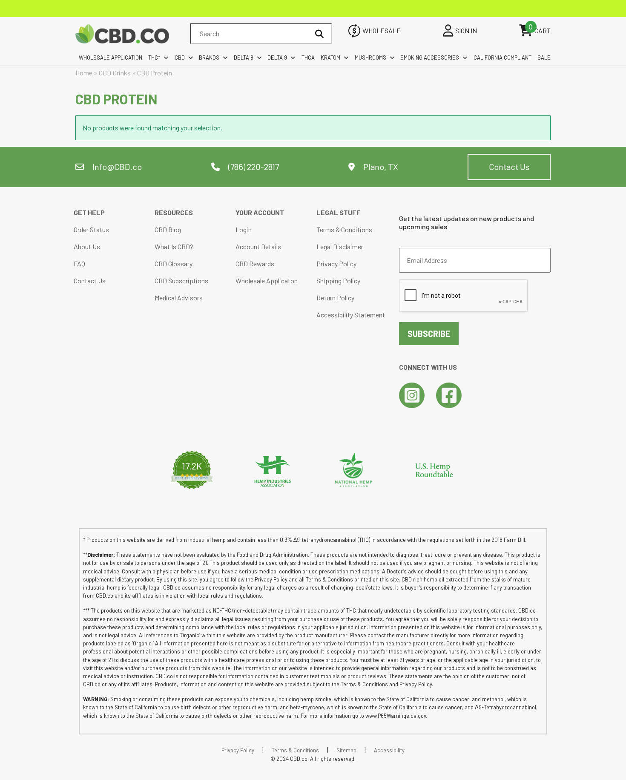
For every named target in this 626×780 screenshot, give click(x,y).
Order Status (91, 229)
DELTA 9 (277, 57)
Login (243, 229)
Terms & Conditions (344, 229)
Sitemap (346, 750)
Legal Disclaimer (339, 246)
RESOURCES (174, 212)
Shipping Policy (338, 280)
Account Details (258, 246)
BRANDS (209, 57)
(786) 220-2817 (253, 166)
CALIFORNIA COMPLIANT (502, 57)
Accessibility (389, 750)
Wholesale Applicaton (266, 280)
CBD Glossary (173, 263)
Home (83, 73)
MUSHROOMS (370, 57)
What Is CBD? (174, 246)
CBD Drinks (115, 73)
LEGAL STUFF (338, 212)
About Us (87, 246)
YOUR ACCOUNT (259, 212)
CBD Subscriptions (181, 280)
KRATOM (330, 57)
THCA (308, 57)
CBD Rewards (254, 263)
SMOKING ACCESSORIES (429, 57)
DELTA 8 (243, 57)
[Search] (319, 33)
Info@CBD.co (117, 166)
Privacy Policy (336, 263)
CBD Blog (168, 229)
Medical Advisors (179, 298)
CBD (180, 57)
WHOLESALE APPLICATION (110, 57)
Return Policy (335, 298)
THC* (154, 57)
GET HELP (89, 212)
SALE (544, 57)
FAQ (79, 263)
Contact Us (509, 166)
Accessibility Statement (350, 315)
